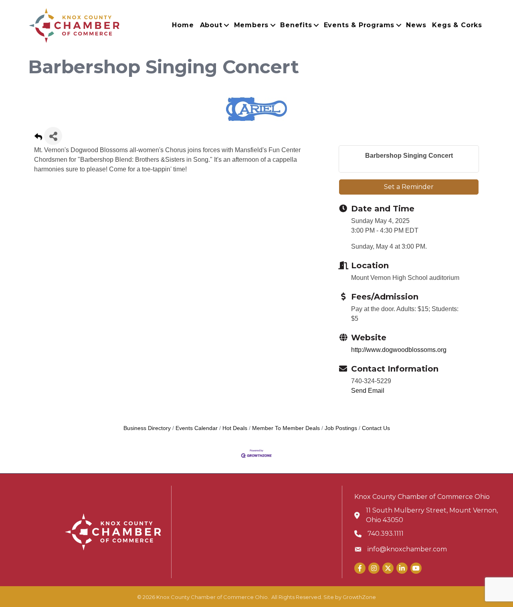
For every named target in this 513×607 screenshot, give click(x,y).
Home (183, 25)
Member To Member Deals (286, 428)
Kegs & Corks (457, 25)
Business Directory (147, 428)
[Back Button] (38, 138)
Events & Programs (359, 25)
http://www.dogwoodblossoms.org (398, 349)
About (211, 25)
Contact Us (376, 428)
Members (251, 25)
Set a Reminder (409, 187)
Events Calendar (197, 428)
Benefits (296, 25)
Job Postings (341, 428)
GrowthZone (359, 597)
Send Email (367, 390)
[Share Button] (53, 136)
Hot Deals (234, 428)
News (416, 25)
